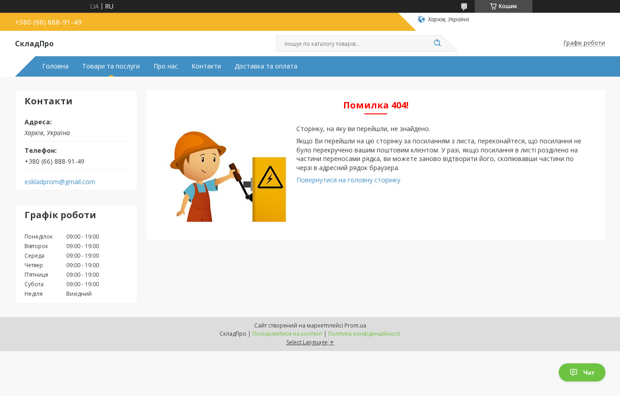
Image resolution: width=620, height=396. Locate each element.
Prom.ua (355, 325)
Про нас (165, 66)
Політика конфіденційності (364, 333)
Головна (55, 66)
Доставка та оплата (266, 66)
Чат (589, 372)
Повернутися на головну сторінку (348, 180)
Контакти (206, 66)
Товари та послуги (111, 66)
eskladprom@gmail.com (60, 182)
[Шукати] (437, 43)
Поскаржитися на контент (287, 333)
